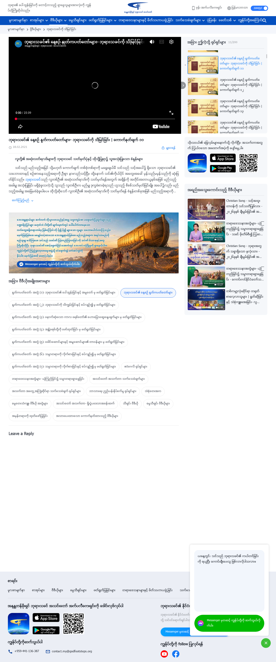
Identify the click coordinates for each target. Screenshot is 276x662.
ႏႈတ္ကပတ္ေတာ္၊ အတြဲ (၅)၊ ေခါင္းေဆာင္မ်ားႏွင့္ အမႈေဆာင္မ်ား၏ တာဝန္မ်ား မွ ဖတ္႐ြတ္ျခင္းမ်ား (68, 342)
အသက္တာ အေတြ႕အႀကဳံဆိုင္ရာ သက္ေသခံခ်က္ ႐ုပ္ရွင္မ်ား (46, 391)
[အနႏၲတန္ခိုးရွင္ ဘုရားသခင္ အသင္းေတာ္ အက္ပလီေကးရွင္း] (197, 163)
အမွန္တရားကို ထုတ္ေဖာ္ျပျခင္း (30, 416)
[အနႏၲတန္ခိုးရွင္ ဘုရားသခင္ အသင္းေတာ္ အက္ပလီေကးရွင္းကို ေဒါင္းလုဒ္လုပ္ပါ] (18, 624)
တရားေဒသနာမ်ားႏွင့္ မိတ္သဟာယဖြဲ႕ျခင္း (146, 20)
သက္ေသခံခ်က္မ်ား (188, 20)
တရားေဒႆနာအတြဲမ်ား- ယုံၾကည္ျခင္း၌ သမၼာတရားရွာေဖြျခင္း (48, 379)
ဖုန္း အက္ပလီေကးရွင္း (209, 8)
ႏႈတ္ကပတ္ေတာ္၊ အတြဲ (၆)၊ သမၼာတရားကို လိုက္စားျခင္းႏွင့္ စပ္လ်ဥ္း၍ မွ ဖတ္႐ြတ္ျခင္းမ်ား (64, 354)
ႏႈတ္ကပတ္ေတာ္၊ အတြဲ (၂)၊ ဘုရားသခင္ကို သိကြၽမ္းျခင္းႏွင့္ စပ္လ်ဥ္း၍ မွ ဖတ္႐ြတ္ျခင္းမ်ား (63, 305)
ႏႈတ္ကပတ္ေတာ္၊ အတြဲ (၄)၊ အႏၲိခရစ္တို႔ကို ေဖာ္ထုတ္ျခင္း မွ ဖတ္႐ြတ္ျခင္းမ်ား (56, 330)
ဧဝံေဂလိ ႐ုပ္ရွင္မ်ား (135, 367)
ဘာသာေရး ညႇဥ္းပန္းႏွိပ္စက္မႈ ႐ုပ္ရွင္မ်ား (112, 391)
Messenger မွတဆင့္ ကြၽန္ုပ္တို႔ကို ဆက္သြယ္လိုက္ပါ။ (233, 623)
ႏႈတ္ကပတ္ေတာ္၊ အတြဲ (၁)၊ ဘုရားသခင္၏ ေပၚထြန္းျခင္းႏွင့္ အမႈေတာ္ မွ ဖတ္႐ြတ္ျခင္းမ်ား (63, 293)
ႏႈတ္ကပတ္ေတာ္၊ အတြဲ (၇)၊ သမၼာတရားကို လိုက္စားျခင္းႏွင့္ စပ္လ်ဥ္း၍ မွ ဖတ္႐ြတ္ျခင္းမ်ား (64, 367)
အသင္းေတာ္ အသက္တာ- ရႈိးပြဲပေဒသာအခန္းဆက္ (85, 404)
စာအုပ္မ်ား (37, 20)
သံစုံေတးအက (153, 391)
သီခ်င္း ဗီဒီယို (130, 404)
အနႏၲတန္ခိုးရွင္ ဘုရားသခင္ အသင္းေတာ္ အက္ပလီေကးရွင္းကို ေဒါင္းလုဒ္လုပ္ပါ (65, 606)
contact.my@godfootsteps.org (72, 651)
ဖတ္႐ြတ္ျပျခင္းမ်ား (100, 20)
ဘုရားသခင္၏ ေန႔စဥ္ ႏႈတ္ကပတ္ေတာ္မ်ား (148, 293)
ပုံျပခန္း (211, 20)
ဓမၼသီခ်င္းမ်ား (77, 20)
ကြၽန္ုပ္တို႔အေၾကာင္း (250, 20)
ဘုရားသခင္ (33, 180)
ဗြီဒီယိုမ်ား (35, 29)
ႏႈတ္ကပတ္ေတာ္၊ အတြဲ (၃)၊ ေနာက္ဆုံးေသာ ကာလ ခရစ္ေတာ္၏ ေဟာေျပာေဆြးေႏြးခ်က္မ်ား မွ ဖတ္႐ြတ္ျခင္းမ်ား (77, 317)
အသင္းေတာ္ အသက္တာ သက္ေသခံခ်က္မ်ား (119, 379)
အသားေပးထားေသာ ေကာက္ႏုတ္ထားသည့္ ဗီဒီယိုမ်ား (87, 416)
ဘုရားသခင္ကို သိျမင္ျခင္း (61, 29)
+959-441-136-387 (26, 651)
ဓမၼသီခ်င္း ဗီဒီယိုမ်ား (158, 404)
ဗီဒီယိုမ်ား (56, 20)
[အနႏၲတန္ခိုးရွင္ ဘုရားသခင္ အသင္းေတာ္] (138, 8)
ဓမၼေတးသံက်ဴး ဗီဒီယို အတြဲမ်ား (30, 404)
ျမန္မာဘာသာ (240, 8)
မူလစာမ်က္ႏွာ (18, 20)
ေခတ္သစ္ (225, 20)
